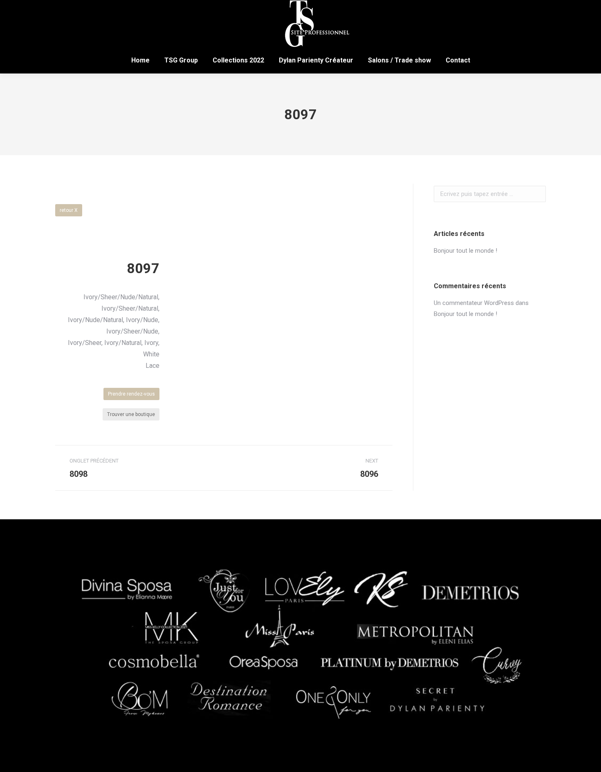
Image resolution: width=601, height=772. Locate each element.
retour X (69, 210)
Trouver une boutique (131, 414)
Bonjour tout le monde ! (465, 250)
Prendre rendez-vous (131, 394)
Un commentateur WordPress (474, 303)
